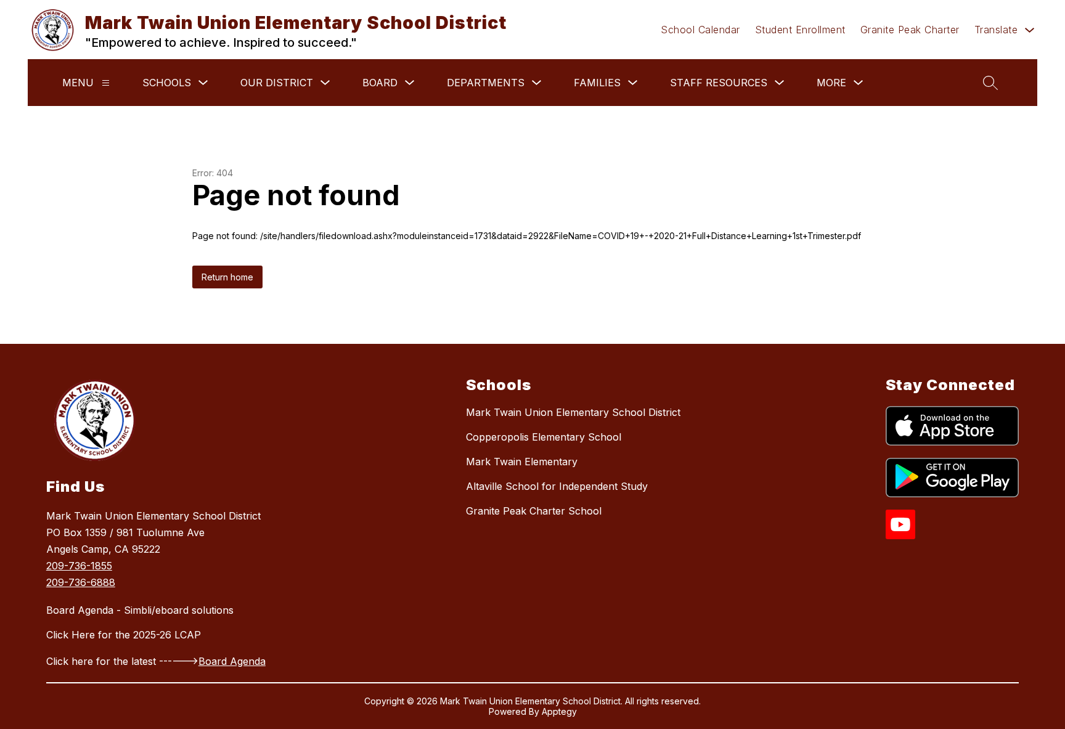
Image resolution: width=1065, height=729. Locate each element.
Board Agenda (232, 661)
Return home (227, 277)
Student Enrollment (800, 29)
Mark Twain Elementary (521, 461)
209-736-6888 (80, 582)
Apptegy (559, 711)
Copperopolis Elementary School (543, 437)
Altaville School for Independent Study (557, 486)
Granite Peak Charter (910, 29)
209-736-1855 (79, 566)
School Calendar (700, 29)
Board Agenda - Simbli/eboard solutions (140, 610)
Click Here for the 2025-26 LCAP (123, 635)
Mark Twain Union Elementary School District (573, 412)
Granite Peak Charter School (534, 511)
